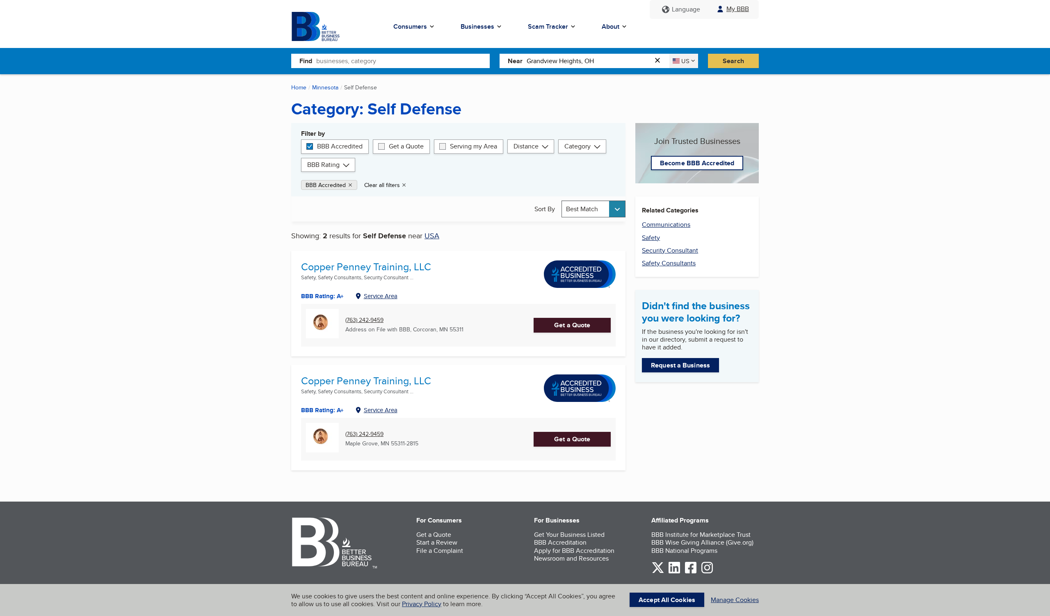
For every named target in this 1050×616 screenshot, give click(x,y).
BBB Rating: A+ (322, 296)
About (610, 26)
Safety (651, 237)
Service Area (380, 296)
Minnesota (325, 87)
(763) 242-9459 (364, 320)
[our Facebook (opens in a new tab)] (690, 572)
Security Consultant (670, 250)
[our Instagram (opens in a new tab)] (707, 572)
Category (577, 146)
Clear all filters (382, 185)
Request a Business (680, 365)
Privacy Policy (421, 604)
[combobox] (403, 60)
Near (515, 61)
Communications (666, 224)
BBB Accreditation (560, 542)
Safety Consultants (669, 263)
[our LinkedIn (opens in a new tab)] (674, 572)
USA (432, 235)
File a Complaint (439, 550)
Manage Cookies (735, 600)
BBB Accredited (340, 146)
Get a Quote (406, 146)
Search (733, 61)
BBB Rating (323, 164)
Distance (526, 146)
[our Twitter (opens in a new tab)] (657, 572)
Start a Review (436, 542)
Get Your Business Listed (569, 534)
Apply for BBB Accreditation (574, 550)
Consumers (410, 26)
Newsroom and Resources (571, 558)
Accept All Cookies (667, 600)
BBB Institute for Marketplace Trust (701, 534)
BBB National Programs (684, 550)
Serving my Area (473, 146)
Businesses (477, 26)
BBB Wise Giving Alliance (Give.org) (702, 542)
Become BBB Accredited (697, 163)
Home (298, 87)
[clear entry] (660, 61)
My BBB (737, 9)
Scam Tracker (548, 26)
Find (305, 61)
